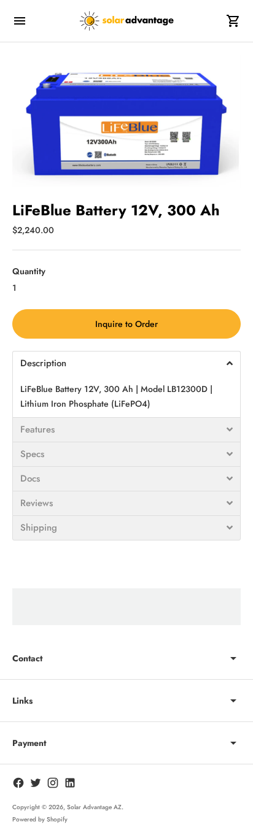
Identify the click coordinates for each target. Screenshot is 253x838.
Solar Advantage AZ (94, 807)
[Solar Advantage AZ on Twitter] (35, 783)
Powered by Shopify (40, 819)
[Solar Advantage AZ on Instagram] (53, 783)
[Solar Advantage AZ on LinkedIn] (70, 783)
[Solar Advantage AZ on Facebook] (18, 783)
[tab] (126, 363)
